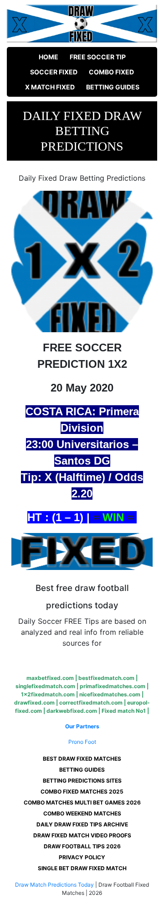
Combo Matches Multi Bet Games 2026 (82, 802)
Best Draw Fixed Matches (82, 758)
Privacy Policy (82, 857)
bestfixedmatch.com (106, 677)
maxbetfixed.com (50, 677)
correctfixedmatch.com (91, 702)
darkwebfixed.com (71, 710)
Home (48, 57)
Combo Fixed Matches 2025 (82, 791)
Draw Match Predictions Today (54, 884)
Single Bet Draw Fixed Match (82, 868)
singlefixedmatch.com (45, 686)
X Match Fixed (50, 87)
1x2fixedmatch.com (48, 694)
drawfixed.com (34, 702)
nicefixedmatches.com (109, 694)
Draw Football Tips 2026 (82, 846)
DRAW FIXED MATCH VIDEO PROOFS (82, 835)
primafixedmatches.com (112, 686)
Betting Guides (112, 87)
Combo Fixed (111, 72)
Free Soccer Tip (98, 57)
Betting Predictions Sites (82, 780)
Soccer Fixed (53, 72)
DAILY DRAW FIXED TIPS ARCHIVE (82, 824)
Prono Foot (82, 741)
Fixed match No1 (124, 710)
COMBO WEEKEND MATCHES (82, 813)
